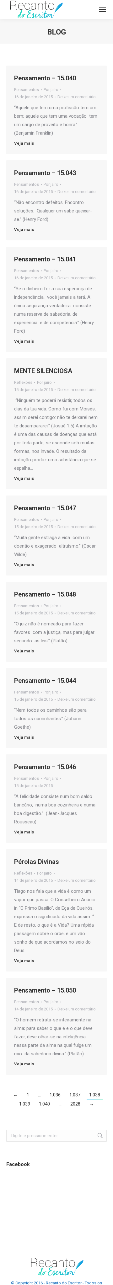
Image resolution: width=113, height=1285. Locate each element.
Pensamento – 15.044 (45, 680)
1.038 (94, 1095)
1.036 (55, 1095)
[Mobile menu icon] (103, 9)
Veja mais (24, 143)
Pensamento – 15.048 (45, 594)
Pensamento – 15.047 (45, 508)
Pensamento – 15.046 (45, 767)
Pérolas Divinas (36, 861)
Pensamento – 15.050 (45, 990)
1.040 (44, 1104)
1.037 (74, 1095)
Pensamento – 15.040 (45, 78)
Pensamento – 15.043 (45, 173)
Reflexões (23, 382)
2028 (75, 1104)
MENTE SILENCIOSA (43, 371)
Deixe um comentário (76, 96)
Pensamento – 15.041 (45, 259)
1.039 (24, 1104)
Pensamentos (26, 89)
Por (51, 89)
